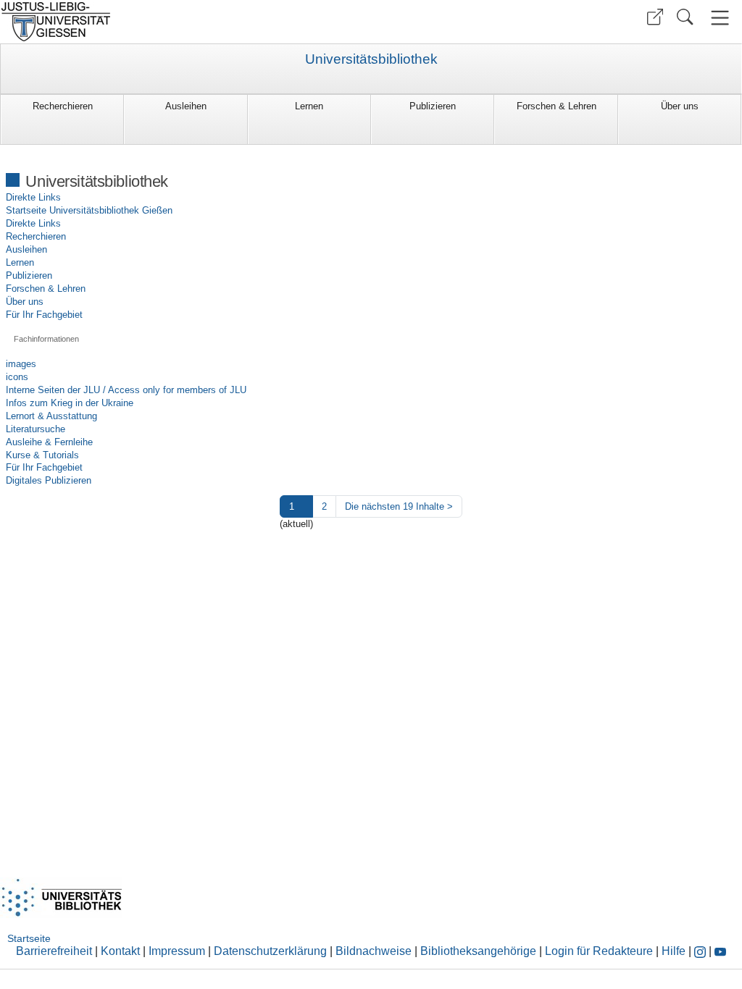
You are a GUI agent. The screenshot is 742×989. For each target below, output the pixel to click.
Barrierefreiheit (54, 951)
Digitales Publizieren (48, 480)
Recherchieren (63, 106)
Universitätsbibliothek (371, 59)
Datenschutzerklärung (270, 951)
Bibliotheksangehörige (478, 951)
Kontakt (120, 951)
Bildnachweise (373, 951)
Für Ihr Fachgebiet (44, 314)
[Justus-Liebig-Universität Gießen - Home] (183, 21)
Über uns (680, 106)
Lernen (309, 106)
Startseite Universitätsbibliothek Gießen (89, 210)
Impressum (177, 951)
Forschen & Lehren (556, 106)
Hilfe (673, 951)
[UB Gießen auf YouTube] (720, 951)
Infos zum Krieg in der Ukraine (69, 402)
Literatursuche (35, 429)
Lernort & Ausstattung (51, 416)
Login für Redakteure (599, 951)
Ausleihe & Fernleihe (49, 442)
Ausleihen (186, 106)
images (21, 363)
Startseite (29, 938)
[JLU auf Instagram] (701, 951)
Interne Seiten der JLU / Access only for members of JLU (126, 389)
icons (17, 376)
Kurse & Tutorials (42, 455)
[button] (655, 17)
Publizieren (432, 106)
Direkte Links (33, 197)
